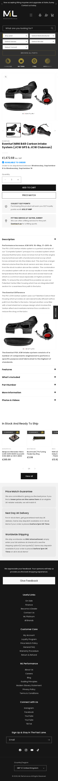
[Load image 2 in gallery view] (29, 130)
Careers (29, 673)
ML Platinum (29, 616)
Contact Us (29, 612)
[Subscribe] (49, 740)
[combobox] (29, 28)
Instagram (29, 708)
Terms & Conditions (29, 693)
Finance (29, 604)
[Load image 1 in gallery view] (14, 130)
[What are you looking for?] (52, 28)
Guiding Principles (29, 681)
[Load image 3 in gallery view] (44, 130)
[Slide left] (3, 131)
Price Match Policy (29, 643)
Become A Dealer (29, 608)
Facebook (29, 712)
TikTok (29, 723)
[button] (31, 15)
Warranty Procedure (29, 651)
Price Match (29, 195)
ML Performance (24, 776)
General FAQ (29, 647)
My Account (29, 635)
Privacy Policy (29, 689)
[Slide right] (55, 131)
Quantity (6, 174)
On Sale (29, 600)
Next (55, 62)
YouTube (29, 716)
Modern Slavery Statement (29, 685)
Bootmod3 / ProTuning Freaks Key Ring (36, 453)
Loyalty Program (29, 639)
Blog (29, 677)
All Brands (29, 620)
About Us (29, 669)
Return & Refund (29, 655)
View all (29, 476)
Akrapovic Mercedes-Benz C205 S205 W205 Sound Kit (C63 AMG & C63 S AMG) (13, 454)
